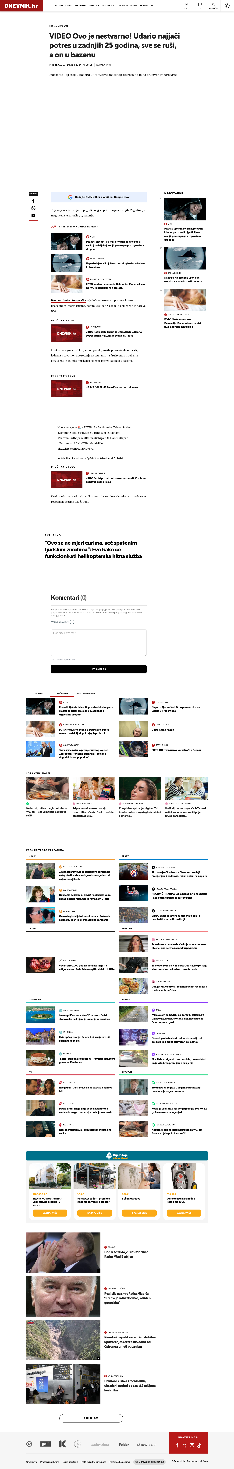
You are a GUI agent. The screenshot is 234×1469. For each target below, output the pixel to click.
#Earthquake (98, 432)
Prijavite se (99, 669)
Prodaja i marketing (49, 1462)
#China (89, 438)
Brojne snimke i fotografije (68, 300)
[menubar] (227, 6)
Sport (68, 6)
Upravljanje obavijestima (151, 1462)
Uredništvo (31, 1462)
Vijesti (59, 6)
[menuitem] (227, 6)
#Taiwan (83, 432)
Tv (152, 6)
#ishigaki (100, 438)
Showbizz (80, 6)
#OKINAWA (81, 443)
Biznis (133, 6)
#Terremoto (65, 443)
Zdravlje (122, 6)
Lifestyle (94, 6)
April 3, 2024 (115, 458)
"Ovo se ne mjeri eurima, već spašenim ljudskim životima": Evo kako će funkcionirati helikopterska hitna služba (93, 550)
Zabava (144, 6)
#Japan (123, 438)
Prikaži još (91, 1418)
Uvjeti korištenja (70, 1462)
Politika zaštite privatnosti (94, 1462)
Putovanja (108, 6)
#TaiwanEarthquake (70, 438)
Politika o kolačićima (120, 1462)
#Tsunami (113, 432)
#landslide (96, 443)
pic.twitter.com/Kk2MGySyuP (76, 448)
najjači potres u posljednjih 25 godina (118, 210)
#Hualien (113, 438)
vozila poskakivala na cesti (120, 350)
